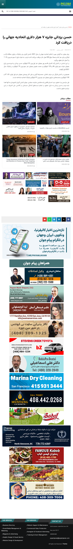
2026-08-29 (65, 131)
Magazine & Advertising (10, 534)
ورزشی (58, 50)
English (32, 155)
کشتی (61, 50)
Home (70, 27)
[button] (68, 219)
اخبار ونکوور (31, 122)
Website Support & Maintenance (37, 525)
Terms (65, 544)
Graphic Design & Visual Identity (13, 537)
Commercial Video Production (36, 528)
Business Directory (9, 525)
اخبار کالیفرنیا (65, 122)
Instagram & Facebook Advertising (38, 532)
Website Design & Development (13, 540)
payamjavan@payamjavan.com (59, 538)
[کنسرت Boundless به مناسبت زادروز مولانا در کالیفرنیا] (54, 113)
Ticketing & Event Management (37, 535)
